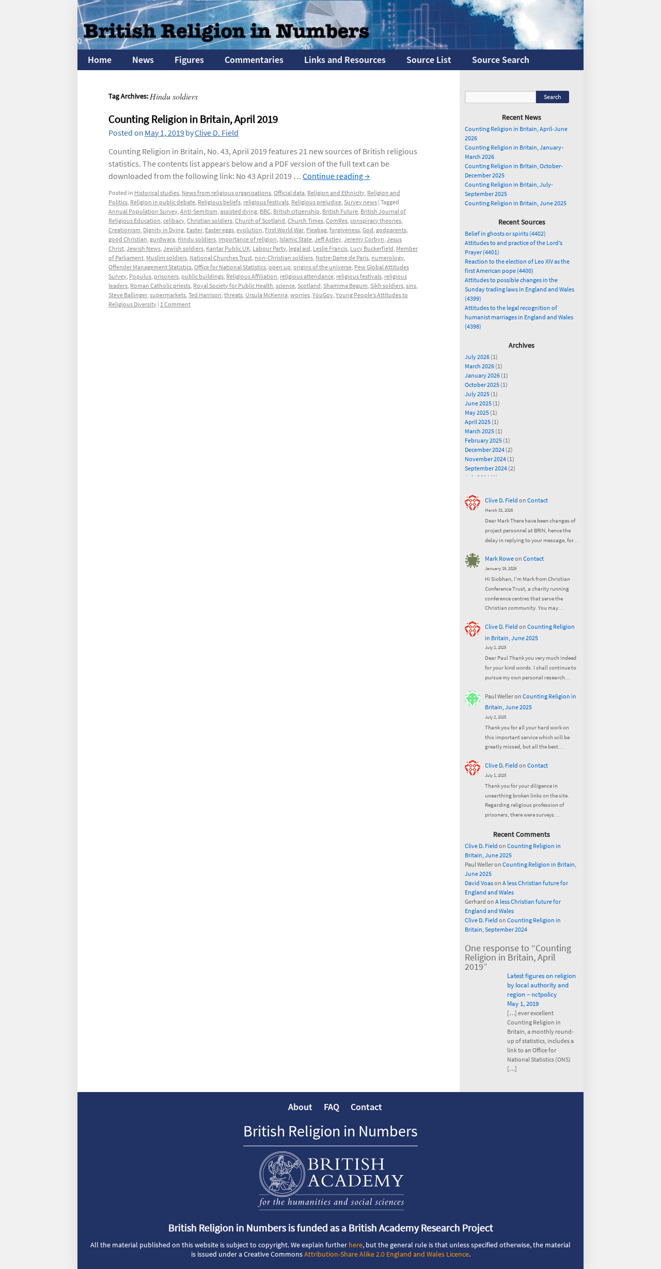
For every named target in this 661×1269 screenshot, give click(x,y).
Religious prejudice (316, 202)
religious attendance (307, 276)
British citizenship (296, 211)
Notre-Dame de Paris (342, 258)
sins (411, 285)
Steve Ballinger (127, 295)
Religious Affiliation (251, 276)
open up (280, 267)
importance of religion (247, 239)
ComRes (337, 220)
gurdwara (162, 239)
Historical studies (156, 193)
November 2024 (485, 459)
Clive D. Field (217, 132)
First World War (284, 230)
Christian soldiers (209, 220)
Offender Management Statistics (150, 267)
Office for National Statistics (230, 267)
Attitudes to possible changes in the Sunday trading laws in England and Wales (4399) (519, 289)
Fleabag (316, 230)
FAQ (331, 1107)
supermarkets (168, 295)
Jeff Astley (327, 239)
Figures (189, 60)
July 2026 (477, 357)
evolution (249, 230)
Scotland (309, 285)
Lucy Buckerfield (372, 248)
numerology (387, 258)
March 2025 (479, 431)
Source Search (500, 60)
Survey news (360, 202)
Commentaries (254, 60)
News (143, 60)
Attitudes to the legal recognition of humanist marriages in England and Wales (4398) (519, 317)
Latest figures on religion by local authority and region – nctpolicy (541, 985)
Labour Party (269, 248)
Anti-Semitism (198, 211)
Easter (194, 230)
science (285, 285)
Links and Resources (345, 60)
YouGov (322, 295)
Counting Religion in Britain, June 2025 (515, 203)
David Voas (479, 883)
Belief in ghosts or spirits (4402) (505, 233)
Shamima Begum (345, 285)
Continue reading (336, 176)
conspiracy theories (375, 220)
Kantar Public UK (228, 248)
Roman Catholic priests (160, 285)
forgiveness (344, 230)
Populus (140, 276)
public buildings (202, 276)
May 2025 (477, 412)
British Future (340, 211)
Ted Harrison (205, 295)
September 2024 (486, 468)
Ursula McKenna (266, 295)
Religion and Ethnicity (336, 193)
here (356, 1244)
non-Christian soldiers (284, 258)
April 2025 (478, 422)
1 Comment (175, 304)
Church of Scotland (260, 220)
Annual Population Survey (143, 211)
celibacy (173, 220)
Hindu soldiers (197, 239)
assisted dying (238, 211)
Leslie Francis (330, 248)
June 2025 (478, 403)
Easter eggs (219, 230)
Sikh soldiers (386, 285)
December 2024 (485, 449)
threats (233, 295)
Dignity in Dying (163, 230)
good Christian (127, 239)
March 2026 (479, 366)
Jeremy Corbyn (364, 239)
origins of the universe (322, 267)
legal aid (299, 248)
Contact (537, 500)
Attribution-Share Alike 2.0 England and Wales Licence (386, 1254)
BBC (265, 211)
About (300, 1107)
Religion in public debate (162, 202)
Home (100, 60)
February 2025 (483, 440)
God (368, 230)
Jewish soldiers (183, 248)
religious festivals (266, 202)
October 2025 (482, 384)
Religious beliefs (219, 202)
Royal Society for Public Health (233, 285)
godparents (391, 230)
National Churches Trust (221, 258)
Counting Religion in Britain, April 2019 (193, 119)
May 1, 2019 (523, 1003)
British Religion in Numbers (330, 1131)
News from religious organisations (226, 193)
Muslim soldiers (166, 258)
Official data (289, 193)
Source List (428, 60)
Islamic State (295, 239)
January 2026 (482, 375)
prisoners (166, 276)
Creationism (124, 230)
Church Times (305, 220)
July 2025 (477, 394)
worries (300, 295)
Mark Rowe (499, 558)
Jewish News (144, 248)
